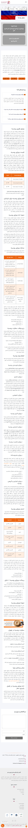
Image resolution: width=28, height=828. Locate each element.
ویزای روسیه (21, 807)
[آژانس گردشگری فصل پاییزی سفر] (5, 2)
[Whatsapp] (13, 820)
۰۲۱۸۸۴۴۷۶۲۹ (21, 759)
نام (24, 731)
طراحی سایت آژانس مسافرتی (16, 825)
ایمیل (23, 734)
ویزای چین (22, 805)
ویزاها (17, 8)
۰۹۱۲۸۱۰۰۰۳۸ (21, 761)
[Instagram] (15, 820)
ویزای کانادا (22, 808)
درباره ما (22, 792)
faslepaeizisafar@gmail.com (18, 763)
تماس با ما (22, 78)
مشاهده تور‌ (14, 78)
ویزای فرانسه (21, 803)
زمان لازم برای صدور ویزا (14, 681)
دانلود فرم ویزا (6, 78)
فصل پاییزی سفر (22, 8)
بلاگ (23, 794)
